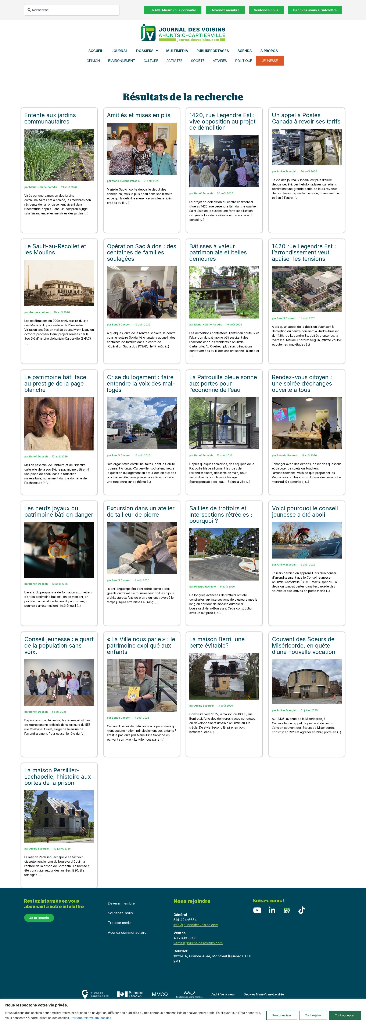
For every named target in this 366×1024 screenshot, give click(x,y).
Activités (174, 61)
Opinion (93, 61)
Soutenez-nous (120, 913)
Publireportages (213, 51)
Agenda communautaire (127, 932)
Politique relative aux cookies (91, 1018)
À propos (269, 51)
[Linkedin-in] (272, 910)
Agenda (244, 51)
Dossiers (145, 51)
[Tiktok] (301, 910)
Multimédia (177, 51)
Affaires (220, 61)
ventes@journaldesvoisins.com (198, 943)
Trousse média (119, 923)
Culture (151, 61)
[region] (183, 1011)
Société (197, 61)
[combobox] (71, 10)
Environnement (121, 61)
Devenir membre (121, 903)
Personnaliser (281, 1015)
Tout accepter (345, 1015)
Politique (243, 61)
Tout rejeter (313, 1015)
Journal (119, 51)
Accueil (95, 51)
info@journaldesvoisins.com (195, 925)
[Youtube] (257, 910)
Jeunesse (270, 61)
